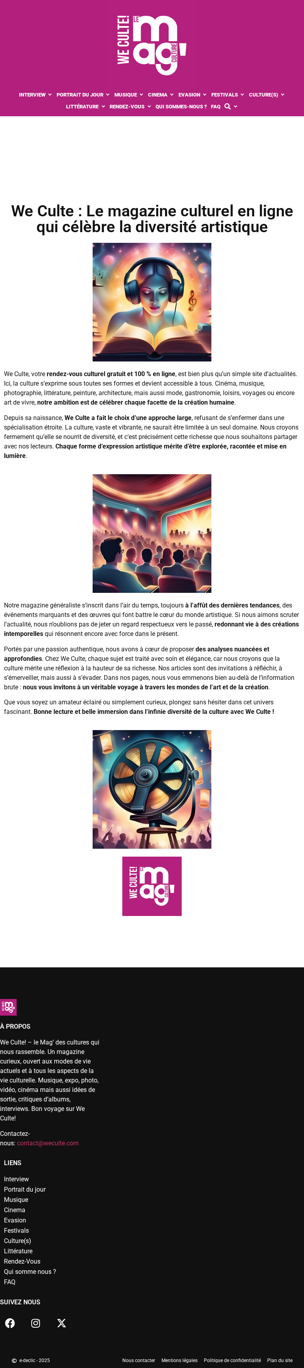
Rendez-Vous (22, 1261)
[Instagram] (36, 1323)
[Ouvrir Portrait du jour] (107, 95)
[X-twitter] (61, 1323)
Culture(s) (17, 1241)
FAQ (9, 1282)
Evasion (15, 1220)
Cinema (14, 1210)
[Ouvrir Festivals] (242, 95)
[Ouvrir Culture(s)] (282, 95)
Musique (16, 1199)
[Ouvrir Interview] (50, 95)
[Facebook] (10, 1323)
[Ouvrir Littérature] (103, 107)
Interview (16, 1179)
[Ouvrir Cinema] (172, 95)
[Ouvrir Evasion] (204, 95)
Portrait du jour (25, 1189)
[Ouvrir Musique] (141, 95)
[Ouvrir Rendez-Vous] (149, 107)
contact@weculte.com (48, 1143)
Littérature (18, 1251)
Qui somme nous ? (30, 1271)
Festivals (16, 1230)
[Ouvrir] (235, 107)
